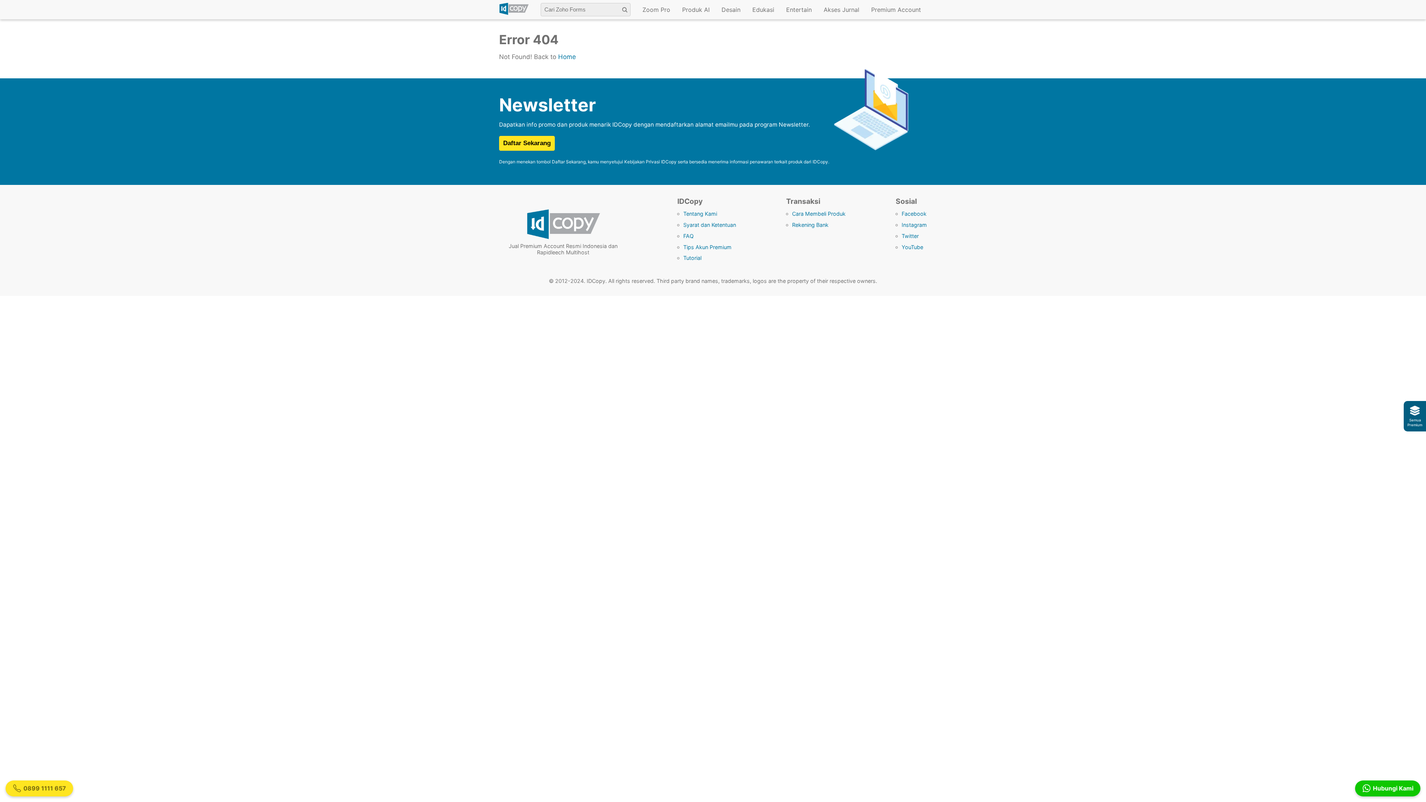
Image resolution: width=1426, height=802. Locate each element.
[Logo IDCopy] (514, 13)
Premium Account (896, 9)
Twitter (910, 236)
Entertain (799, 9)
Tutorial (692, 258)
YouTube (912, 247)
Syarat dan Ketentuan (709, 225)
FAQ (688, 236)
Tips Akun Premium (707, 247)
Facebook (914, 214)
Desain (731, 9)
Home (567, 57)
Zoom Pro (656, 9)
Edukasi (763, 9)
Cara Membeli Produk (819, 214)
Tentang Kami (700, 214)
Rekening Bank (810, 225)
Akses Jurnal (841, 9)
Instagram (914, 225)
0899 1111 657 (44, 788)
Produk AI (696, 9)
